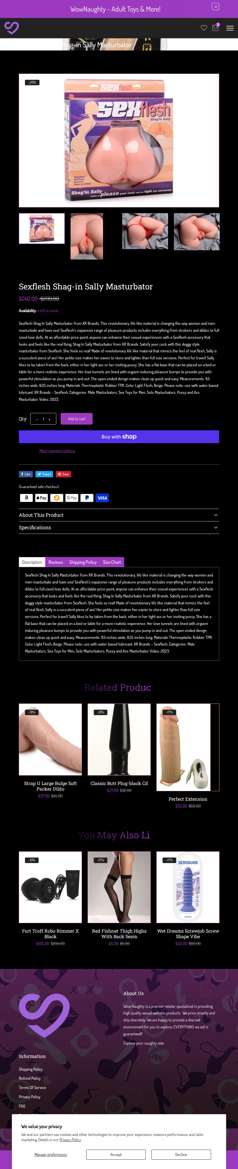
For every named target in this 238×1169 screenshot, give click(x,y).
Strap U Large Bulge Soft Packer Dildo (50, 786)
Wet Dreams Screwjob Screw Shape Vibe (188, 933)
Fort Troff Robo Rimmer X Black (50, 933)
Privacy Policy (70, 1139)
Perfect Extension (188, 799)
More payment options (57, 450)
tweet (46, 474)
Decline (181, 1154)
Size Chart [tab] (112, 562)
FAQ (22, 1105)
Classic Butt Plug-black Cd (119, 783)
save (65, 474)
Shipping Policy (31, 1069)
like (27, 474)
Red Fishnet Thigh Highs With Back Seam (119, 933)
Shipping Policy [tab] (83, 562)
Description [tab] (32, 562)
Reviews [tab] (55, 562)
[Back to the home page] (21, 46)
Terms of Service (32, 1087)
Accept (116, 1154)
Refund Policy (30, 1078)
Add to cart (76, 418)
